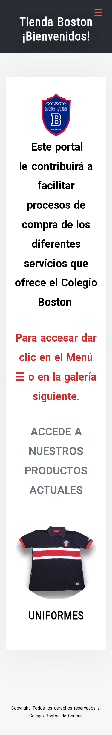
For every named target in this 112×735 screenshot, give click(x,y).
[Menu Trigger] (98, 12)
